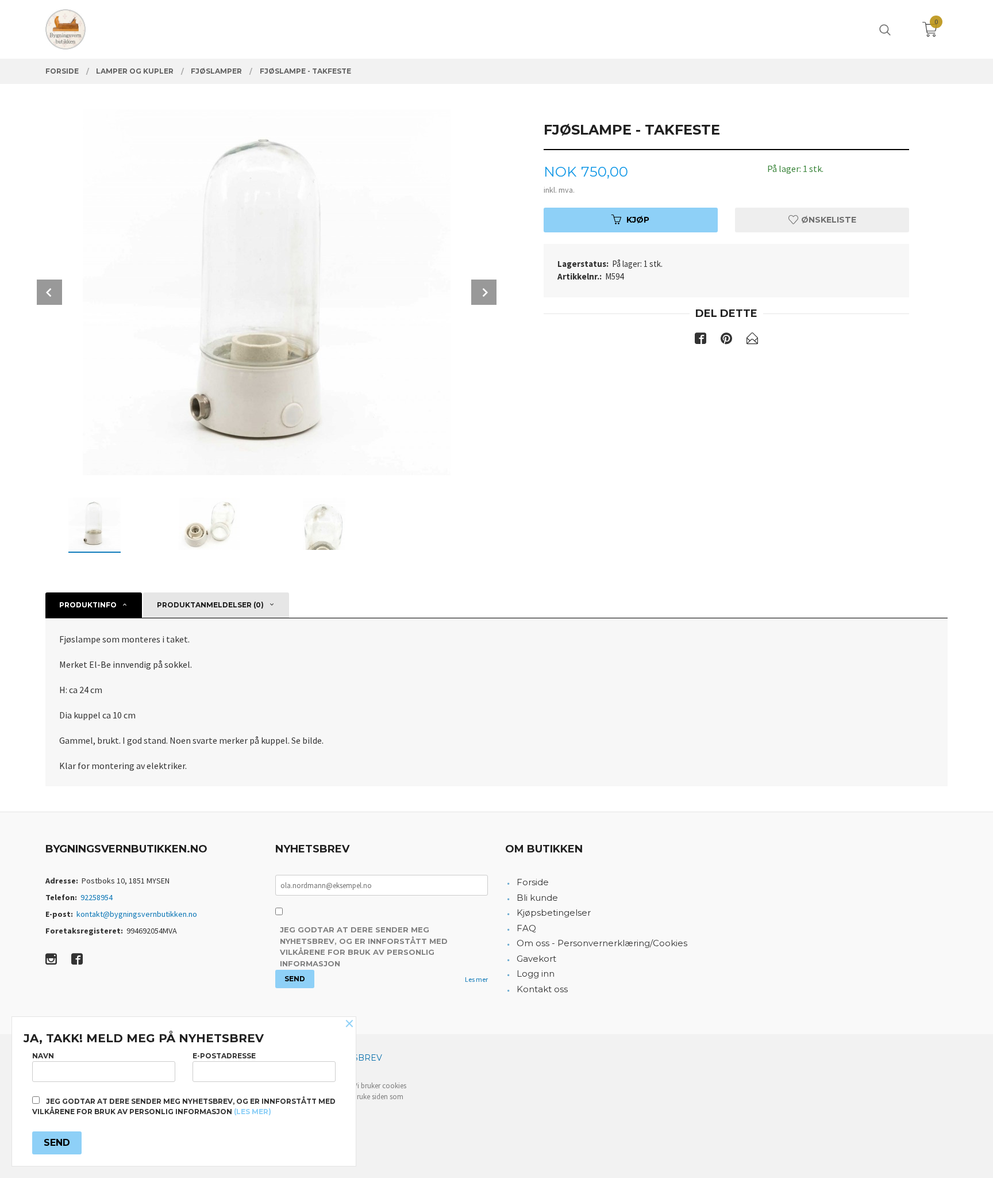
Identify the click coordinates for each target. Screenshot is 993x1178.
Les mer (476, 979)
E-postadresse (224, 1055)
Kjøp (637, 220)
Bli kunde (537, 897)
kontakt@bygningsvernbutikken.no (136, 914)
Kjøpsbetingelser (554, 912)
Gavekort (536, 958)
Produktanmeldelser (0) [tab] (210, 605)
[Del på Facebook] (700, 340)
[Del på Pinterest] (726, 340)
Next (483, 292)
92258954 (96, 897)
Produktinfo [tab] (88, 605)
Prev (49, 292)
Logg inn (536, 973)
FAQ (526, 928)
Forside (533, 882)
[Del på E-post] (752, 340)
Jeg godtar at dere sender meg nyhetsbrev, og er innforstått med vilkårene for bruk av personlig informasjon (364, 946)
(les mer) (252, 1111)
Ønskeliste (827, 220)
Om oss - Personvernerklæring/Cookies (602, 943)
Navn (43, 1055)
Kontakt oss (542, 989)
